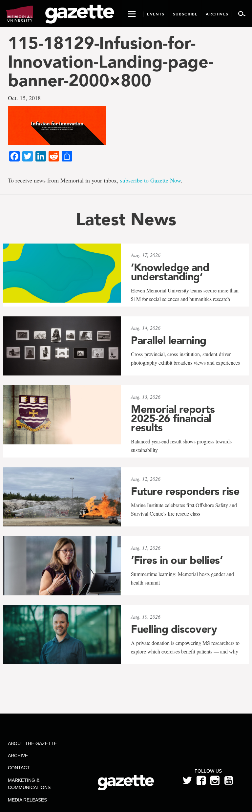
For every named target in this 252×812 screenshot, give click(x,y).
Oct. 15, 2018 (24, 98)
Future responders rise (185, 491)
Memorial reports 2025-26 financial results (173, 418)
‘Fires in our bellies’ (176, 560)
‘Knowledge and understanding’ (170, 272)
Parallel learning (168, 340)
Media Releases (27, 799)
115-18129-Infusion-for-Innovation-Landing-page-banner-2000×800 (110, 61)
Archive (18, 755)
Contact (19, 767)
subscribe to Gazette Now (150, 180)
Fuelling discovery (174, 629)
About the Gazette (32, 743)
